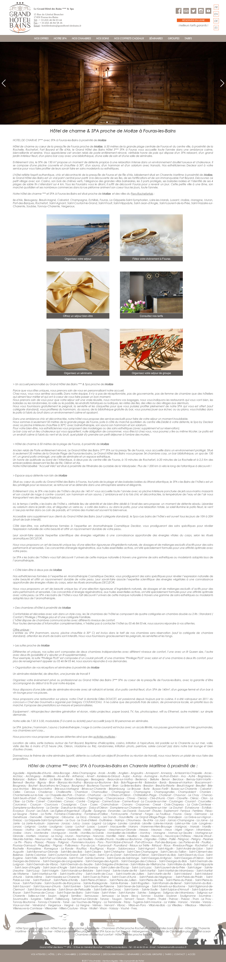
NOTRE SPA (60, 38)
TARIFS (188, 38)
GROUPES (173, 38)
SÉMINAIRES (156, 38)
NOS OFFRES (41, 38)
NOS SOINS (102, 38)
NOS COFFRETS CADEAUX (129, 38)
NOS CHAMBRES (81, 38)
